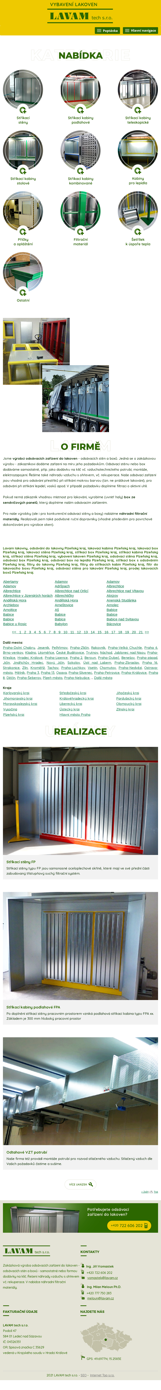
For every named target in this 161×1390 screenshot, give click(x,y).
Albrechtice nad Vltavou (125, 591)
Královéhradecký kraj (76, 698)
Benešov (128, 658)
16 (105, 632)
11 (71, 632)
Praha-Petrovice (107, 672)
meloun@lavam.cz (100, 1298)
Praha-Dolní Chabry (19, 647)
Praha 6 (150, 647)
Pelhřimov (60, 647)
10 (64, 632)
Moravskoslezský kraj (20, 704)
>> (147, 632)
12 (78, 632)
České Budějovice (70, 652)
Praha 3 (33, 672)
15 (99, 632)
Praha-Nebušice (77, 678)
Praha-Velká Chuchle (125, 647)
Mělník (20, 672)
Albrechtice (115, 586)
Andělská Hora (14, 600)
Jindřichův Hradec (28, 662)
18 (119, 632)
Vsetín (92, 668)
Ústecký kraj (69, 709)
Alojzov (112, 596)
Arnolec (113, 605)
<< (14, 632)
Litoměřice (46, 652)
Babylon (61, 624)
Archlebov (11, 605)
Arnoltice (10, 610)
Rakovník (98, 647)
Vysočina (10, 709)
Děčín (10, 678)
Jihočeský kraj (127, 693)
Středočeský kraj (72, 693)
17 (112, 632)
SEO (84, 1375)
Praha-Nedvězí (130, 668)
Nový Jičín (55, 662)
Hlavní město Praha (74, 714)
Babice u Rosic (15, 624)
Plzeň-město (52, 678)
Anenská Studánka (121, 600)
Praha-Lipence (56, 658)
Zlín (25, 668)
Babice (112, 610)
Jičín (6, 662)
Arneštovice (64, 605)
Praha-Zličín (79, 647)
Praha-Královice (134, 672)
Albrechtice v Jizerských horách (28, 596)
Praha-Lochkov (73, 668)
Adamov (61, 582)
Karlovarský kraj (16, 693)
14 (92, 632)
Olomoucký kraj (129, 704)
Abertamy (10, 582)
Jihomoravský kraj (18, 698)
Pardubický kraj (128, 698)
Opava (61, 672)
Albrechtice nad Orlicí (71, 591)
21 (140, 632)
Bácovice (114, 624)
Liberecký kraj (70, 704)
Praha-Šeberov (29, 678)
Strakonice (11, 668)
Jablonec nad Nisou (129, 652)
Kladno (30, 652)
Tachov (53, 668)
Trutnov (92, 652)
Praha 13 (47, 672)
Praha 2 (76, 658)
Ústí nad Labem (97, 662)
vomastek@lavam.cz (102, 1278)
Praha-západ (147, 658)
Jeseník (43, 647)
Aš (57, 610)
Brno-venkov (13, 652)
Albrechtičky (64, 596)
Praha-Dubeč (108, 658)
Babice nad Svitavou (123, 619)
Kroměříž (37, 668)
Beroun (90, 658)
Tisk (156, 1192)
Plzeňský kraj (13, 714)
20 (133, 632)
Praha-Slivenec (80, 672)
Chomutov (108, 668)
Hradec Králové (30, 658)
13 (85, 632)
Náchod (106, 652)
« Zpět (144, 1192)
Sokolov (74, 662)
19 (126, 632)
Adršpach (62, 586)
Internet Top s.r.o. (102, 1375)
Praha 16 (149, 662)
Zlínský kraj (125, 709)
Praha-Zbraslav (126, 662)
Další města (103, 678)
